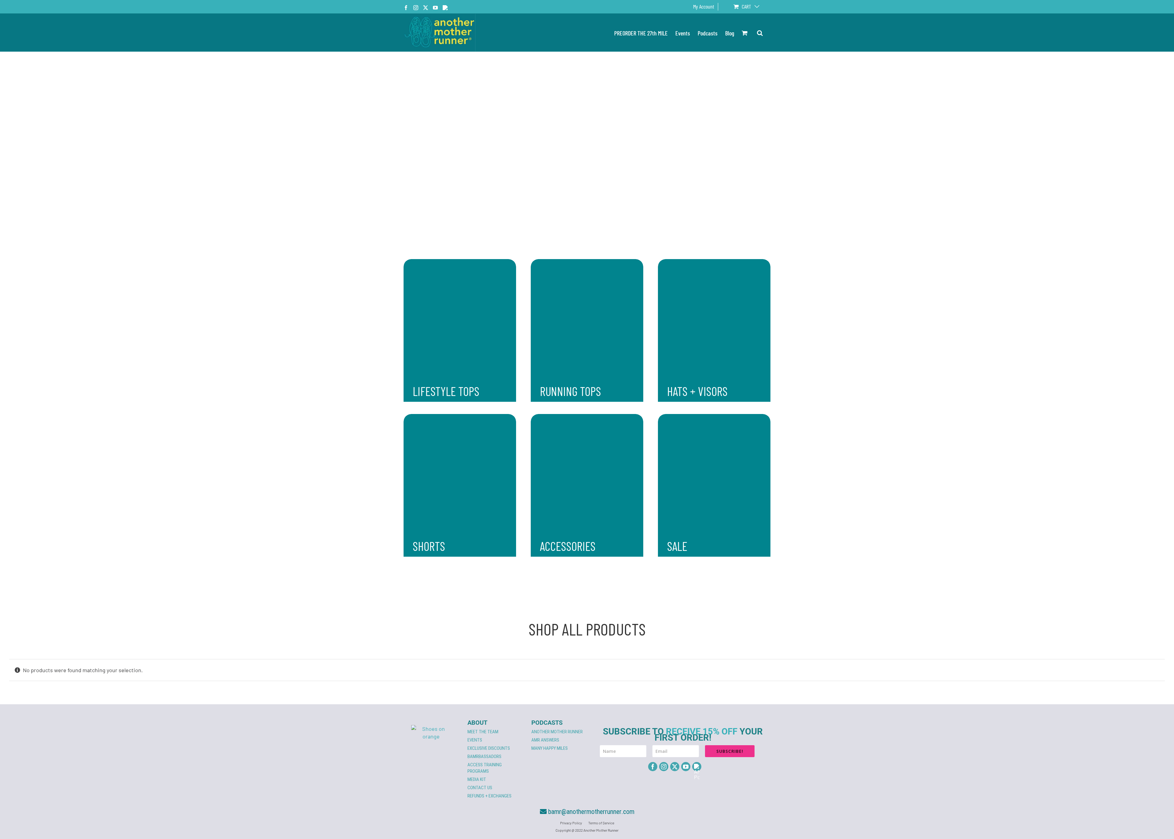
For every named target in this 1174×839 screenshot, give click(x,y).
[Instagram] (663, 766)
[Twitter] (674, 766)
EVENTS (474, 740)
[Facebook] (652, 766)
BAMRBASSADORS (484, 756)
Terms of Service (601, 823)
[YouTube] (685, 766)
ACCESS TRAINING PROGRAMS (484, 768)
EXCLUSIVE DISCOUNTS (488, 748)
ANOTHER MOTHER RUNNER (557, 732)
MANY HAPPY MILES (549, 748)
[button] (760, 32)
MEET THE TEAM (482, 732)
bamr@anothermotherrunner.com (590, 811)
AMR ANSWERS (545, 740)
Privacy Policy (571, 823)
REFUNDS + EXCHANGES (489, 796)
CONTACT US (479, 787)
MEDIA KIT (476, 779)
